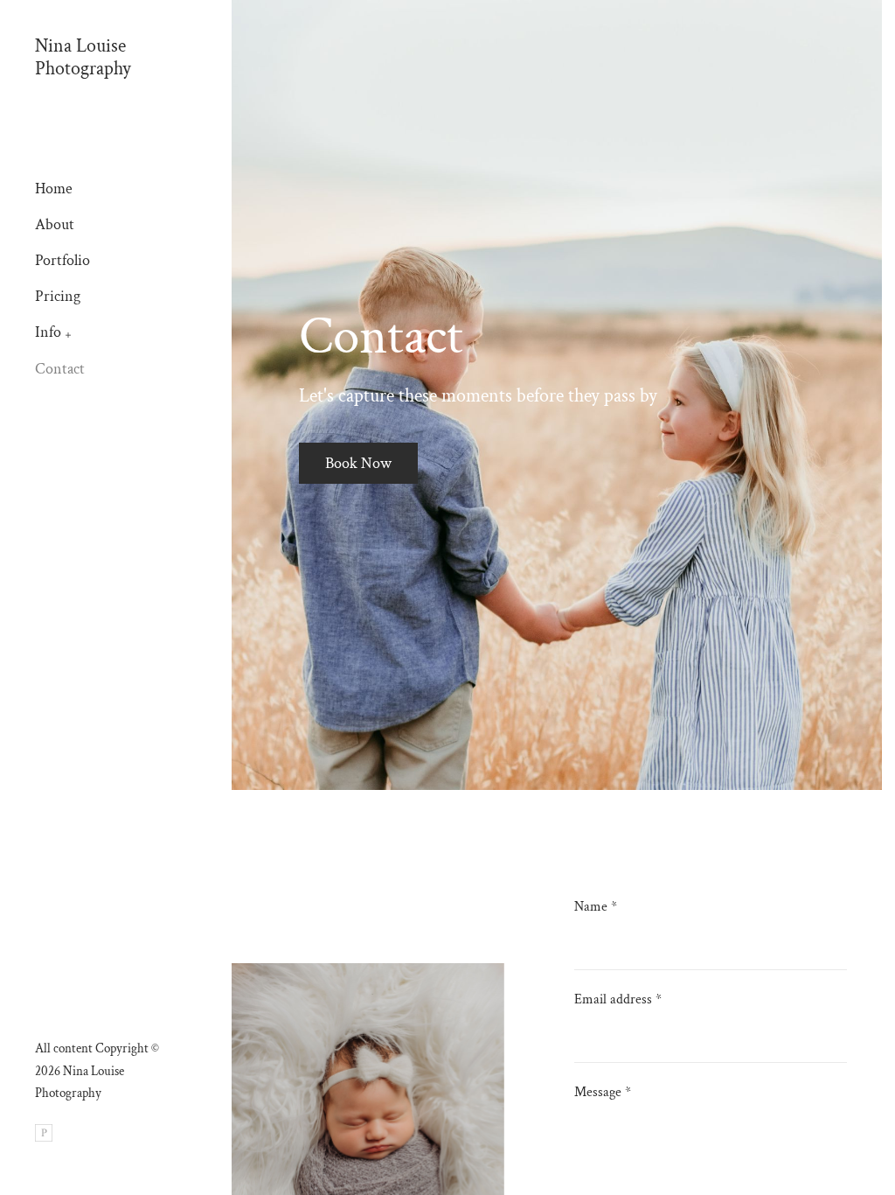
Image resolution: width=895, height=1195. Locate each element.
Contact (60, 369)
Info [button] (48, 332)
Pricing (57, 296)
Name (595, 907)
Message (602, 1092)
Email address (618, 999)
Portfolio (62, 260)
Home (54, 188)
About (54, 224)
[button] (68, 333)
